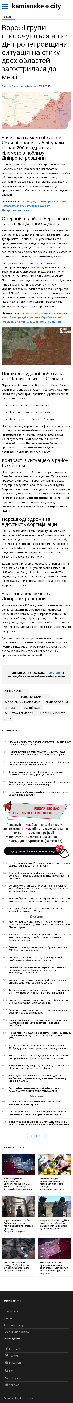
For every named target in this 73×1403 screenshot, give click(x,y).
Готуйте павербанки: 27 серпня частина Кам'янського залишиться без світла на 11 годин (39, 864)
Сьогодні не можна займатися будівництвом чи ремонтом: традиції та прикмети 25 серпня (36, 1089)
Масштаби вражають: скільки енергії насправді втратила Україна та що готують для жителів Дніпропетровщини (35, 317)
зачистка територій (19, 713)
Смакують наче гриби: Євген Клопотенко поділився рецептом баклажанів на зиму (38, 1011)
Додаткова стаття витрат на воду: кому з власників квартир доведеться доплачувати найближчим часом (39, 1123)
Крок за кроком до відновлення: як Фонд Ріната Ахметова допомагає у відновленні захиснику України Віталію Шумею (39, 925)
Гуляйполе (32, 707)
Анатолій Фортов (12, 86)
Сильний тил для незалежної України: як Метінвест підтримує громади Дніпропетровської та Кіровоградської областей (37, 970)
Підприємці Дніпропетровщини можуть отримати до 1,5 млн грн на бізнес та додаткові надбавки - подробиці (38, 1023)
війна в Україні (15, 691)
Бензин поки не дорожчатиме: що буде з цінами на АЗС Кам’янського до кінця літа (38, 948)
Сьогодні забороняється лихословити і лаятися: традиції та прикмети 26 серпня (35, 909)
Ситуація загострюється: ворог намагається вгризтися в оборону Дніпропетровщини (36, 206)
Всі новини (36, 1136)
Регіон (6, 16)
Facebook (15, 1349)
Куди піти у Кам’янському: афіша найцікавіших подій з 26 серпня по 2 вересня (39, 793)
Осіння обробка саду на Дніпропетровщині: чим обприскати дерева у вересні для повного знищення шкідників (39, 876)
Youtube (14, 1385)
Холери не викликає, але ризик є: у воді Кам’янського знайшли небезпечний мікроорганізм (39, 1001)
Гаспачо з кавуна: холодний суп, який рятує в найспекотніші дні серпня (34, 1103)
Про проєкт (11, 1311)
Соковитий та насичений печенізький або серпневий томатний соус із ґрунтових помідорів (39, 783)
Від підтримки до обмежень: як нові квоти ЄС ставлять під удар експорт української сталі (40, 763)
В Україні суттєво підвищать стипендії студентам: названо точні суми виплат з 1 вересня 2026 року (37, 753)
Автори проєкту (13, 1325)
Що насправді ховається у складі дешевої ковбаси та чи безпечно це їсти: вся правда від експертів (39, 1113)
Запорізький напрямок (22, 702)
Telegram (53, 672)
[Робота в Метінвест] (36, 829)
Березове (11, 707)
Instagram (15, 1362)
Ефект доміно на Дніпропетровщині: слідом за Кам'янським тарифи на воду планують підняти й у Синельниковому (37, 1078)
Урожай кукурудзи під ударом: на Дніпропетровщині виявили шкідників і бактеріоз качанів (39, 981)
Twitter (13, 1356)
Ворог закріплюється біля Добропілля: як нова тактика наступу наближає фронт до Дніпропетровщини (39, 1057)
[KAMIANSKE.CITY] (36, 6)
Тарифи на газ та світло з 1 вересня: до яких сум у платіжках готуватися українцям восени (37, 773)
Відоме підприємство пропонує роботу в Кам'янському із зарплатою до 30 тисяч (40, 743)
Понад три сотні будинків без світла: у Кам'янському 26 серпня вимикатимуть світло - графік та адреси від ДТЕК (40, 1035)
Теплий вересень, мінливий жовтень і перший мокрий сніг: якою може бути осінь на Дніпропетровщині (39, 991)
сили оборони (57, 702)
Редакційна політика (17, 1332)
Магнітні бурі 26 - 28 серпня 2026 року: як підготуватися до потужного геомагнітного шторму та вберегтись (40, 899)
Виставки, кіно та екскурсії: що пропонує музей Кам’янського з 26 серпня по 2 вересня (35, 958)
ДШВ (7, 718)
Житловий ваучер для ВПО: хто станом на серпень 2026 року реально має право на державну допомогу (39, 1047)
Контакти (9, 1318)
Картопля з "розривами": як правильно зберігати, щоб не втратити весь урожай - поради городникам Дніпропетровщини (40, 937)
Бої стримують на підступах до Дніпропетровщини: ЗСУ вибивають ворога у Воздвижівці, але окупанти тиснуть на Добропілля (38, 888)
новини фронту (52, 713)
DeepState (36, 267)
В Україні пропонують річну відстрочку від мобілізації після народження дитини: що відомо (39, 1067)
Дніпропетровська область (25, 697)
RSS (11, 1371)
